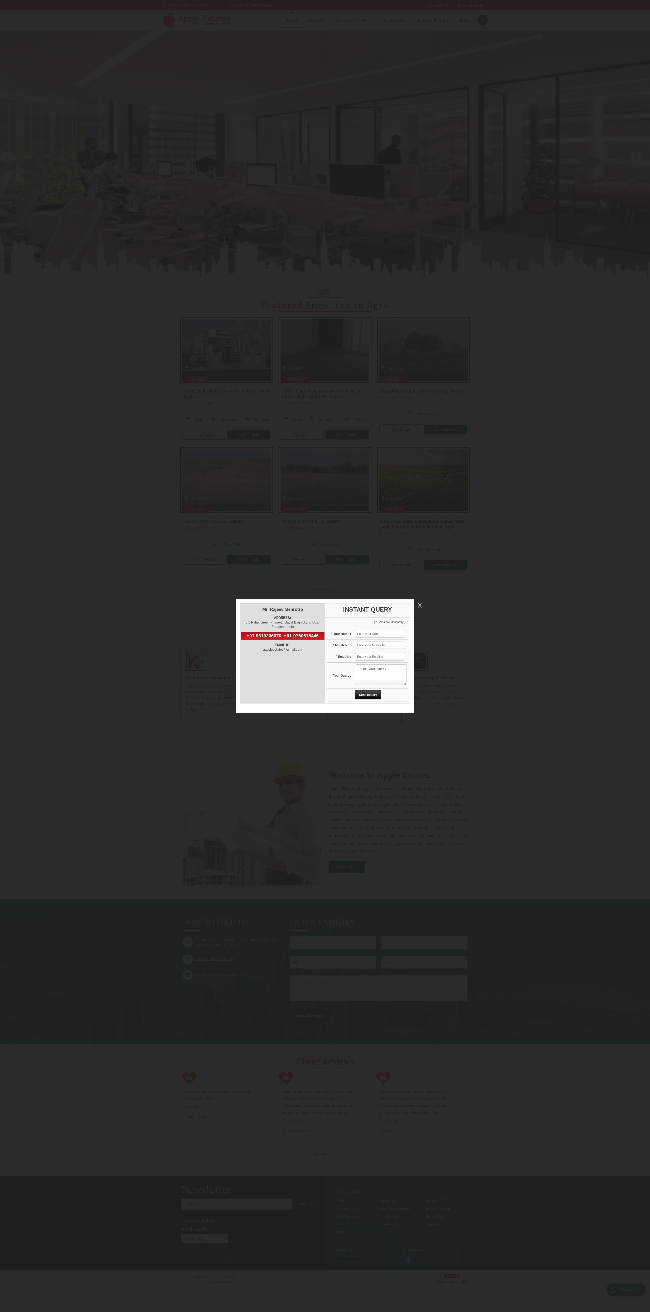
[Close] (419, 605)
